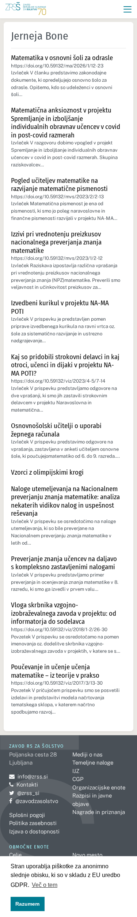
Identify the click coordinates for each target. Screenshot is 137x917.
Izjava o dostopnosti (34, 831)
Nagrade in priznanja (98, 812)
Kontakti (27, 784)
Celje (15, 855)
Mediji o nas (87, 754)
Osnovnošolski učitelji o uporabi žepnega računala (56, 429)
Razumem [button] (27, 904)
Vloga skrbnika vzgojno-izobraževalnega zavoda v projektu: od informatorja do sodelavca (63, 613)
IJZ (75, 771)
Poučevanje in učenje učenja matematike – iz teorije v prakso (55, 671)
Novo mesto (87, 855)
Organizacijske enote (98, 787)
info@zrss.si (28, 776)
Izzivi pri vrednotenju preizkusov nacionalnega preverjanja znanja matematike (56, 242)
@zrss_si (24, 793)
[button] (127, 9)
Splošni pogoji (27, 815)
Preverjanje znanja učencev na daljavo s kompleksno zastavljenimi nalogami (64, 563)
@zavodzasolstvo (33, 801)
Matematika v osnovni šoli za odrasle (62, 58)
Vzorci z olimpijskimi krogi (47, 472)
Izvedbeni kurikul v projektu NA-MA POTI (60, 307)
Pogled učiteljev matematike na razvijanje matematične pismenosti (59, 184)
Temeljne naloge (92, 762)
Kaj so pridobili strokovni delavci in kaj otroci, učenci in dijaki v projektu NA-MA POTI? (65, 365)
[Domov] (25, 9)
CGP (77, 779)
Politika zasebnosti (33, 823)
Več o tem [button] (44, 885)
